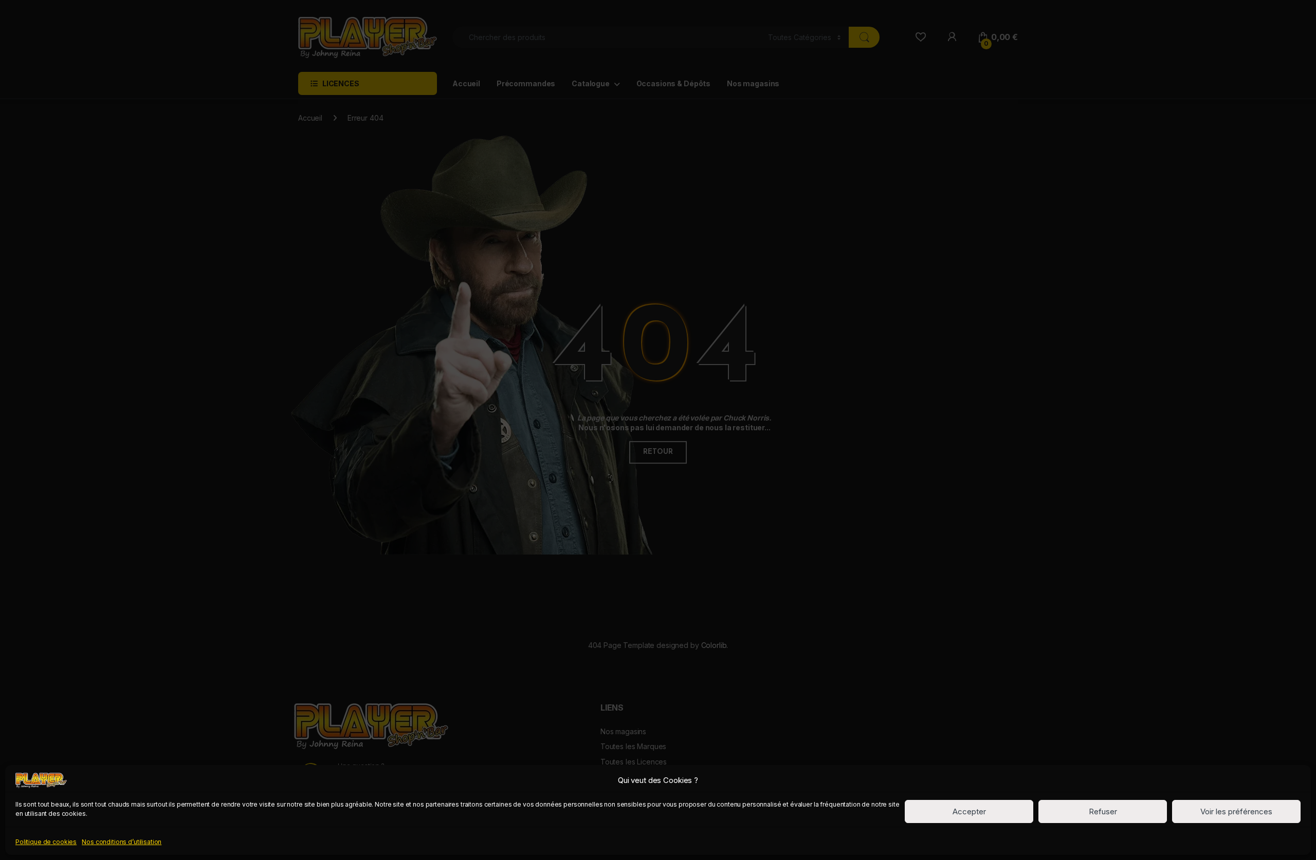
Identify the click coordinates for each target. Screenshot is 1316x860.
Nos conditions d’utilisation (121, 841)
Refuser (1103, 811)
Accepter (969, 811)
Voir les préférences (1236, 811)
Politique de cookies (46, 841)
